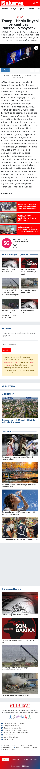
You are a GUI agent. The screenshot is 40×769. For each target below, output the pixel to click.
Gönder (6, 350)
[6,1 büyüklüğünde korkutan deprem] (29, 304)
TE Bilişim (25, 766)
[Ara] (34, 3)
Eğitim (21, 9)
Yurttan (5, 9)
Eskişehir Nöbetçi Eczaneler (14, 723)
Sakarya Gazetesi (12, 75)
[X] (14, 717)
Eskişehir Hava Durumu (12, 726)
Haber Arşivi (8, 739)
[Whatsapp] (29, 717)
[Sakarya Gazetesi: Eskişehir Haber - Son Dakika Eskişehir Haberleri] (12, 3)
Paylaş (6, 70)
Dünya (13, 9)
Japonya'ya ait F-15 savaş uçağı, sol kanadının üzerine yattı (10, 292)
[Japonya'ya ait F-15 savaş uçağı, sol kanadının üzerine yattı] (10, 283)
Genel (35, 747)
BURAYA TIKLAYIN (10, 362)
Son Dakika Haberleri (11, 737)
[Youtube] (25, 717)
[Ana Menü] (37, 3)
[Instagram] (18, 717)
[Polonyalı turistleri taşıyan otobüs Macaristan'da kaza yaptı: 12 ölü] (10, 304)
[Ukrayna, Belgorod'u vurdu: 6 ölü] (29, 283)
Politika (6, 750)
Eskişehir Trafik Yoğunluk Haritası (15, 730)
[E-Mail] (15, 246)
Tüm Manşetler (9, 735)
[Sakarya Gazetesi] (7, 243)
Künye (14, 750)
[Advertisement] (20, 564)
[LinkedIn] (22, 717)
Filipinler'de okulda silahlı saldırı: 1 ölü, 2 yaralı (28, 272)
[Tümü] (37, 386)
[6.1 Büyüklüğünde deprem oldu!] (10, 262)
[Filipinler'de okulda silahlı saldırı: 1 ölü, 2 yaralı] (29, 262)
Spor (17, 747)
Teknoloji (26, 747)
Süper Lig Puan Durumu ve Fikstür (16, 732)
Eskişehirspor (8, 747)
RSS (6, 759)
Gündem (30, 9)
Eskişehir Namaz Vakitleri (13, 728)
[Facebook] (10, 717)
